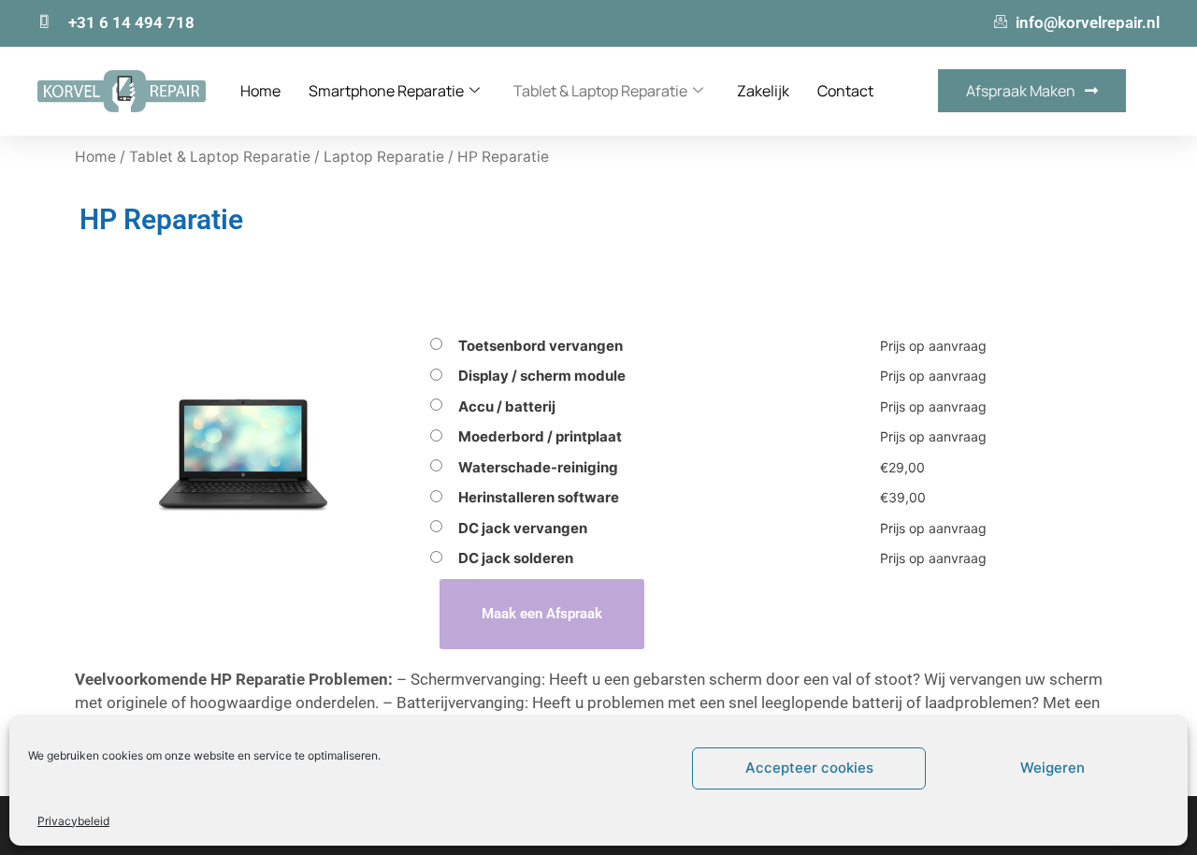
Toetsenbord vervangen (540, 346)
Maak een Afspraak (542, 613)
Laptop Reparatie (384, 157)
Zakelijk (763, 90)
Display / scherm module (542, 375)
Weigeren (1052, 767)
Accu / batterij (506, 406)
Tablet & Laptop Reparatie (600, 90)
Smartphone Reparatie (386, 90)
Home (260, 90)
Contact (845, 90)
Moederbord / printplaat (540, 436)
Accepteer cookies (809, 767)
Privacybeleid (73, 821)
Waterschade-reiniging (538, 467)
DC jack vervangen (522, 528)
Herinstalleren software (538, 497)
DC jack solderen (515, 558)
